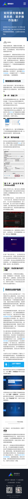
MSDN (11, 112)
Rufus (19, 143)
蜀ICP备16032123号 (14, 497)
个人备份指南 (19, 480)
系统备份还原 (7, 316)
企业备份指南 (11, 482)
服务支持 (12, 480)
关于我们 (18, 482)
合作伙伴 (7, 480)
